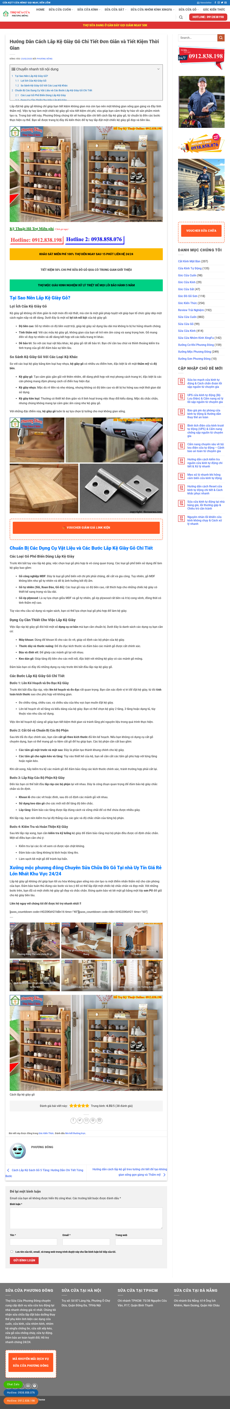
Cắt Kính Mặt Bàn (189, 261)
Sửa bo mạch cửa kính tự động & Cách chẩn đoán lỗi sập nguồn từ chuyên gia (204, 383)
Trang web (121, 1235)
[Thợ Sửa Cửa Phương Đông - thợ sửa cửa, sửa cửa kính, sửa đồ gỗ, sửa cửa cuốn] (17, 14)
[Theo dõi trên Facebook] (215, 2)
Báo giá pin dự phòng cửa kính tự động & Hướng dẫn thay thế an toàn (204, 414)
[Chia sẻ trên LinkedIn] (99, 1121)
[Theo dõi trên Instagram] (219, 2)
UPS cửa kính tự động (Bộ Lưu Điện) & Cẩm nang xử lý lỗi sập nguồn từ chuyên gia (205, 398)
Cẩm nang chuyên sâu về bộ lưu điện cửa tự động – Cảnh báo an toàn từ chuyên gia (205, 448)
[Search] (181, 17)
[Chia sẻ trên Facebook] (73, 1121)
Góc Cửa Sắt (186, 289)
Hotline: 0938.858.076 (21, 1392)
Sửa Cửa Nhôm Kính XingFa (151, 9)
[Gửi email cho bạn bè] (86, 1121)
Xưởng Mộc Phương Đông (194, 351)
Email (67, 1235)
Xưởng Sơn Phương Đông (194, 358)
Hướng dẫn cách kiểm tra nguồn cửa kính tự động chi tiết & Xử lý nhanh (204, 463)
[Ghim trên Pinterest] (93, 1121)
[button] (204, 2)
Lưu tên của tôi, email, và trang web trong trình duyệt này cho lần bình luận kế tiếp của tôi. (65, 1251)
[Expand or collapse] (158, 69)
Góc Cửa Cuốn (187, 275)
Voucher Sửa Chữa (201, 230)
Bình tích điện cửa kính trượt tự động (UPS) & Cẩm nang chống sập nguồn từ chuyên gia (205, 431)
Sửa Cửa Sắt (114, 9)
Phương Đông (44, 59)
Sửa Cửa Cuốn (60, 9)
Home (40, 9)
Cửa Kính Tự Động (190, 268)
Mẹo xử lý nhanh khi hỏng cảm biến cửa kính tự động (204, 476)
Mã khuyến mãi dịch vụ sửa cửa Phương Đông (31, 1362)
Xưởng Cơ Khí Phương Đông (196, 345)
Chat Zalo (13, 1384)
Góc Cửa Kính (187, 282)
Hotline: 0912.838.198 (21, 1400)
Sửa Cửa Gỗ (188, 9)
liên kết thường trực (75, 1133)
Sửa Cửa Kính (87, 9)
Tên (13, 1235)
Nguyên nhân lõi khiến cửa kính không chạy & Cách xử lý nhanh (204, 520)
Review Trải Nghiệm (191, 310)
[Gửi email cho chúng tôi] (225, 2)
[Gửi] (221, 37)
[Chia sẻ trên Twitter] (80, 1121)
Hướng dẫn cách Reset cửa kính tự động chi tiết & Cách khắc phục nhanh (205, 490)
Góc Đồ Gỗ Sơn (187, 296)
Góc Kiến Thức (214, 9)
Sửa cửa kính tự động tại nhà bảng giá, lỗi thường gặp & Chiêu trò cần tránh (206, 505)
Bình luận (16, 1204)
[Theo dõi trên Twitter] (222, 2)
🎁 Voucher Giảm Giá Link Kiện (86, 527)
